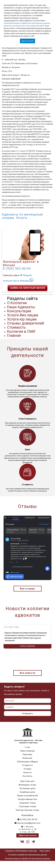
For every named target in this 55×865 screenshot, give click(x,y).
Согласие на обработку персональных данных (27, 855)
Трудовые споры (27, 803)
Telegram (27, 275)
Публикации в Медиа (27, 762)
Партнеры (27, 754)
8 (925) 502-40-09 (17, 268)
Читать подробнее (27, 653)
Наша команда (27, 751)
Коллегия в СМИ (21, 331)
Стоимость (16, 327)
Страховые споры (27, 806)
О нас (27, 747)
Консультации (19, 311)
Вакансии (27, 758)
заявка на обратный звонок (27, 288)
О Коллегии (17, 303)
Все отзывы (27, 588)
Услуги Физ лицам (22, 315)
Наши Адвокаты (21, 307)
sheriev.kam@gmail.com (28, 823)
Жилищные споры (27, 785)
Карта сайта (45, 851)
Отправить (27, 713)
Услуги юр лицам (22, 319)
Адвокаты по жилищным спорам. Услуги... (22, 216)
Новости (27, 772)
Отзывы (27, 769)
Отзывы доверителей (25, 323)
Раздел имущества (27, 799)
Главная (14, 335)
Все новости (27, 673)
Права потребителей (27, 796)
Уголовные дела (27, 788)
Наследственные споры (27, 810)
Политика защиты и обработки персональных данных (27, 859)
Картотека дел (27, 781)
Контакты (27, 776)
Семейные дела (27, 792)
